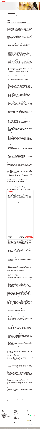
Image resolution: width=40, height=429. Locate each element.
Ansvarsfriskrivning (4, 417)
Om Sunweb (2, 412)
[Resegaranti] (27, 424)
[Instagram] (28, 411)
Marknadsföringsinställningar (5, 416)
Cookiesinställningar (4, 415)
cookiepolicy (18, 102)
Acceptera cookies (28, 237)
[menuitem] (3, 1)
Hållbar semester (3, 414)
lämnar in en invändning (22, 294)
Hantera (10, 237)
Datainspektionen (10, 361)
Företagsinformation (4, 414)
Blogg (2, 412)
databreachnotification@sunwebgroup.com (20, 385)
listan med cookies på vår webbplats (15, 255)
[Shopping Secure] (29, 424)
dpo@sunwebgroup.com (17, 359)
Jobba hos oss (3, 413)
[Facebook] (27, 411)
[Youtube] (29, 411)
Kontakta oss (3, 411)
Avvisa (21, 237)
